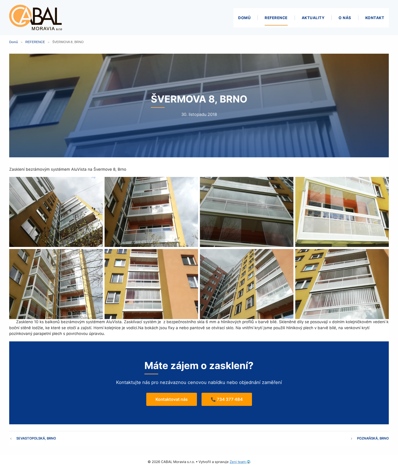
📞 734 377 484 (227, 399)
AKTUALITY (313, 17)
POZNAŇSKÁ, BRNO (373, 438)
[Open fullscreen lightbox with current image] (56, 212)
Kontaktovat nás (171, 399)
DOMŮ (244, 17)
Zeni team (238, 462)
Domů (13, 42)
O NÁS (345, 17)
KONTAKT (374, 17)
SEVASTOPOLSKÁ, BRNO (36, 438)
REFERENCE (276, 17)
